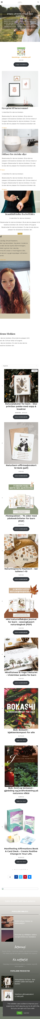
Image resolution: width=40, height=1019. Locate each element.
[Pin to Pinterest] (25, 877)
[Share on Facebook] (16, 877)
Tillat (19, 1013)
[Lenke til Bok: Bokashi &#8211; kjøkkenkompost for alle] (21, 708)
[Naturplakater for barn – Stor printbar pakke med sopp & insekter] (7, 982)
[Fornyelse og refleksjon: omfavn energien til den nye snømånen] (7, 936)
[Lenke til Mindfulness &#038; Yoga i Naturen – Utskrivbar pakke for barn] (21, 654)
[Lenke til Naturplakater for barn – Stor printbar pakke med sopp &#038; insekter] (21, 386)
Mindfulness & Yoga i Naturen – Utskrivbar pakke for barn (21, 673)
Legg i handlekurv (21, 64)
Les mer (20, 33)
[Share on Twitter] (21, 877)
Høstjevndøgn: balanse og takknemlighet (23, 922)
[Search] (38, 2)
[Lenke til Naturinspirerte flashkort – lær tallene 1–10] (21, 551)
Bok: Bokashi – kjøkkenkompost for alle (21, 731)
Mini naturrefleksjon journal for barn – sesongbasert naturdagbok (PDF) (21, 622)
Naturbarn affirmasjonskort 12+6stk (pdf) (21, 466)
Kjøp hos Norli (21, 740)
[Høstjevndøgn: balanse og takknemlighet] (7, 922)
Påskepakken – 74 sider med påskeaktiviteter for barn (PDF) (21, 518)
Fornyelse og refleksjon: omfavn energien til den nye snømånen (26, 936)
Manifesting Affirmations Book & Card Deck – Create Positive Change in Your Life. (21, 851)
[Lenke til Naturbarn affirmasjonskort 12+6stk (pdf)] (21, 443)
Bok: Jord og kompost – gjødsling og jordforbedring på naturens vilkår (21, 790)
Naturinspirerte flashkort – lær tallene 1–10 (21, 570)
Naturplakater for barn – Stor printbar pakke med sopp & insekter (21, 406)
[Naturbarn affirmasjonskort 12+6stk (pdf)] (7, 995)
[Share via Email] (29, 877)
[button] (2, 23)
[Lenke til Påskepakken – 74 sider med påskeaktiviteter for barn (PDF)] (21, 498)
